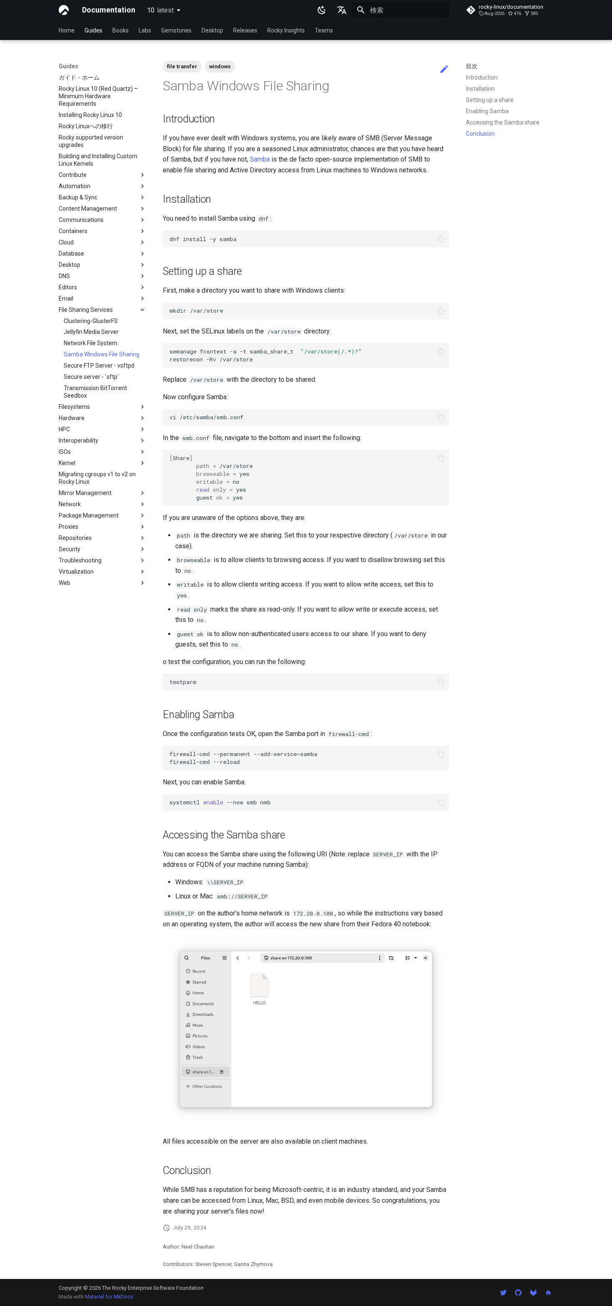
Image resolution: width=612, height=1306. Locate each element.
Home (67, 30)
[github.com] (518, 1292)
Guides (93, 30)
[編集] (444, 69)
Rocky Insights (286, 30)
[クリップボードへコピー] (441, 239)
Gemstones (176, 30)
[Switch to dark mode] (321, 10)
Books (120, 30)
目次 (472, 66)
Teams (324, 30)
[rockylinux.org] (548, 1292)
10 (160, 10)
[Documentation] (63, 10)
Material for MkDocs (109, 1297)
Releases (245, 30)
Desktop (212, 30)
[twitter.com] (503, 1292)
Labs (145, 30)
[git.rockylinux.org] (533, 1292)
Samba (260, 159)
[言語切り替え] (341, 10)
